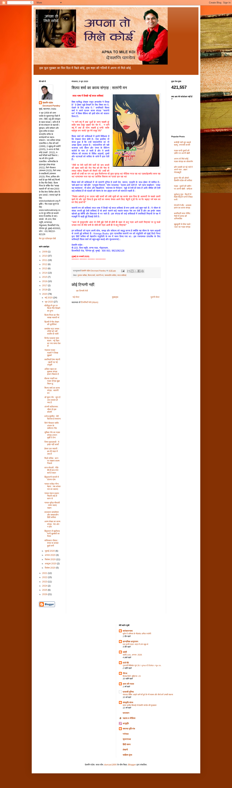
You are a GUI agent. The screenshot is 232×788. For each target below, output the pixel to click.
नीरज (125, 673)
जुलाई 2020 (50, 551)
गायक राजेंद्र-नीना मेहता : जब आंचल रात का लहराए (52, 486)
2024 (45, 586)
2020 (45, 294)
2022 (45, 577)
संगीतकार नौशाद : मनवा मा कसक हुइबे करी (51, 543)
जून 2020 (49, 302)
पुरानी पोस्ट (155, 297)
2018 (45, 289)
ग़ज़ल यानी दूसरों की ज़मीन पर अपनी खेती (182, 151)
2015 (45, 277)
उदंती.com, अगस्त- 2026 (132, 655)
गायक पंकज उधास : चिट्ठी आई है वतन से (52, 496)
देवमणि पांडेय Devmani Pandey (51, 104)
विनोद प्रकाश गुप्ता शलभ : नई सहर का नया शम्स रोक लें (52, 342)
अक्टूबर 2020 (51, 563)
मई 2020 (49, 297)
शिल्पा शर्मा (91, 275)
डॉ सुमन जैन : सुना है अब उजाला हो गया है (52, 400)
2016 (45, 281)
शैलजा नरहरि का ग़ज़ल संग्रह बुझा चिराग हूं (52, 381)
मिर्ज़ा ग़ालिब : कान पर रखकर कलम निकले (51, 461)
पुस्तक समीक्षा (82, 275)
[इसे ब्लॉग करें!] (132, 271)
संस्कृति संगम (128, 702)
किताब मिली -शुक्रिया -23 (132, 676)
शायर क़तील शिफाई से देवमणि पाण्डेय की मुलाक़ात (139, 705)
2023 (45, 581)
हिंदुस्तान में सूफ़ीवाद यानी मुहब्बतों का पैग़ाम (52, 534)
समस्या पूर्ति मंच (129, 728)
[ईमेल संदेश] (122, 271)
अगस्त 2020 (50, 555)
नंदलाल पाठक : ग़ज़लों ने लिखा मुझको (51, 353)
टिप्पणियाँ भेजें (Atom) (89, 302)
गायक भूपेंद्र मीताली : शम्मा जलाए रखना (52, 505)
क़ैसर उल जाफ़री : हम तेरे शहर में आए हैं (51, 451)
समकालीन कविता (110, 275)
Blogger (132, 764)
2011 (45, 260)
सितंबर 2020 (50, 559)
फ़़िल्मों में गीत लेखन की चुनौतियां (51, 323)
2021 (45, 573)
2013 (45, 268)
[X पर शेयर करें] (135, 271)
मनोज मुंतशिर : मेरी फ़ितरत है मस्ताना (52, 417)
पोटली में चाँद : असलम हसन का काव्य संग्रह (182, 206)
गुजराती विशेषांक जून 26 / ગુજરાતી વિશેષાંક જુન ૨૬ (142, 665)
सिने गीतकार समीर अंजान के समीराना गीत (51, 425)
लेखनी (125, 749)
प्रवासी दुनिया (128, 692)
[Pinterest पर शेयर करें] (142, 271)
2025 (45, 590)
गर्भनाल (126, 734)
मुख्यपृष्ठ (115, 297)
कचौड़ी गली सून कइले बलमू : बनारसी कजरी (182, 143)
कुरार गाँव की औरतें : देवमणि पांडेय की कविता (183, 179)
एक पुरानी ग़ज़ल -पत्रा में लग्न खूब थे (135, 644)
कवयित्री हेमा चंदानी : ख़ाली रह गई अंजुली (52, 362)
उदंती (125, 652)
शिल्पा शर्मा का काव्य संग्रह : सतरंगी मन (52, 390)
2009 (45, 251)
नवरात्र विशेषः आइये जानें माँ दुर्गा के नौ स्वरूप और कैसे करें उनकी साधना (148, 694)
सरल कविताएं (121, 275)
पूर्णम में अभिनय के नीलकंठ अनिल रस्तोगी (137, 633)
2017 (45, 285)
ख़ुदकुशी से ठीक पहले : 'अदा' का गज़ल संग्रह (182, 225)
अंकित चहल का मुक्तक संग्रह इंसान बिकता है (51, 372)
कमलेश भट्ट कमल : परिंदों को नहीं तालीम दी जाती (52, 331)
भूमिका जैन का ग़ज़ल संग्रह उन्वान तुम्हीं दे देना (52, 435)
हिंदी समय (126, 744)
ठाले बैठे (126, 662)
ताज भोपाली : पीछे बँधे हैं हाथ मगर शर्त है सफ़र (51, 470)
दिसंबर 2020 (50, 567)
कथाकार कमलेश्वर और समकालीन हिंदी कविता (51, 515)
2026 (45, 594)
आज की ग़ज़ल (128, 684)
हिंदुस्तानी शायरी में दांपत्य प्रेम (51, 478)
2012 (45, 264)
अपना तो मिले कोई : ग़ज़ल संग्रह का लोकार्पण (183, 160)
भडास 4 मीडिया (129, 718)
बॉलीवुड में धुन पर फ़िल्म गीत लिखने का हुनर (52, 308)
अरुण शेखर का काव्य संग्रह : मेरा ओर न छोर (52, 524)
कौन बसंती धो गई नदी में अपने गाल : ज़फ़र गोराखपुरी (183, 170)
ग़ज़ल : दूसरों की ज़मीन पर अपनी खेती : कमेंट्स (183, 187)
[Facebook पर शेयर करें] (139, 271)
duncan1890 (110, 764)
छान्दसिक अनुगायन (130, 641)
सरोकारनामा (128, 631)
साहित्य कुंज (127, 755)
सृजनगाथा (127, 739)
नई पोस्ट (75, 297)
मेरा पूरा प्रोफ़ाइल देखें (47, 238)
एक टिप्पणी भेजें (82, 290)
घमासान (126, 713)
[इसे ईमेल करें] (128, 271)
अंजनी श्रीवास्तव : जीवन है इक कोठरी (51, 409)
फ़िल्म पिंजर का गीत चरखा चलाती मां (51, 316)
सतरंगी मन (99, 275)
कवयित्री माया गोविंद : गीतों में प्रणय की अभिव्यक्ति (182, 216)
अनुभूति (126, 723)
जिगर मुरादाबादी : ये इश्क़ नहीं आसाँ (51, 443)
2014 (45, 273)
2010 (45, 256)
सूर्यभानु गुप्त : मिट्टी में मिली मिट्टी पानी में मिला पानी (183, 197)
